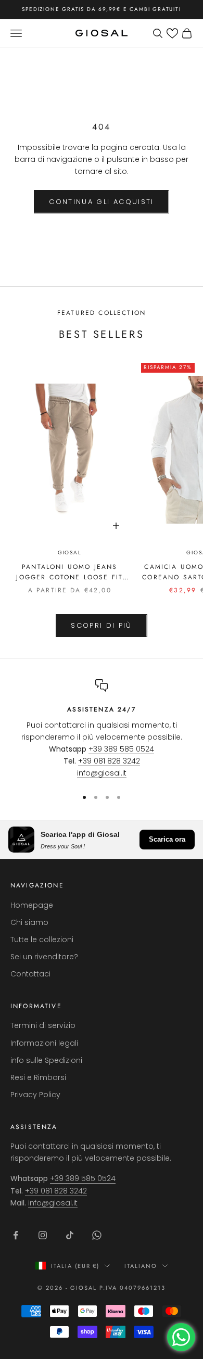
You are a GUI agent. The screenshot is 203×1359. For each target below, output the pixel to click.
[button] (172, 33)
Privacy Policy (35, 1094)
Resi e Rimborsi (38, 1077)
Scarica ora (167, 839)
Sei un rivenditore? (44, 956)
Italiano (140, 1266)
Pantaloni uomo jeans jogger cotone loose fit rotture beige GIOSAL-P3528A (69, 572)
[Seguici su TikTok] (70, 1235)
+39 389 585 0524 (121, 749)
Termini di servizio (42, 1025)
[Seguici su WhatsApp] (97, 1235)
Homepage (31, 905)
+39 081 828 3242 (109, 761)
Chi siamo (29, 922)
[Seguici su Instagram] (42, 1235)
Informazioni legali (44, 1043)
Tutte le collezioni (41, 939)
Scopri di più (101, 625)
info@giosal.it (101, 773)
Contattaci (30, 974)
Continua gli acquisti (101, 202)
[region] (101, 729)
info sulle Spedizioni (46, 1060)
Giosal (70, 552)
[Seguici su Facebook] (15, 1235)
